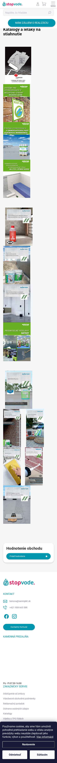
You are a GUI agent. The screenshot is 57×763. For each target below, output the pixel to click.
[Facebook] (6, 616)
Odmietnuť (15, 754)
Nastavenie (28, 744)
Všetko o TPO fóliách (13, 718)
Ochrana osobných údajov (16, 708)
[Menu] (53, 4)
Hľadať (50, 13)
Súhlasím (42, 754)
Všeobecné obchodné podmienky (19, 698)
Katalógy (7, 713)
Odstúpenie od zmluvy (14, 693)
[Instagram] (14, 616)
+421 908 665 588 (18, 607)
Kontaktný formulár (19, 627)
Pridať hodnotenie (17, 556)
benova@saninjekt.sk (20, 601)
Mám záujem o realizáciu (31, 22)
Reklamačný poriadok (13, 703)
